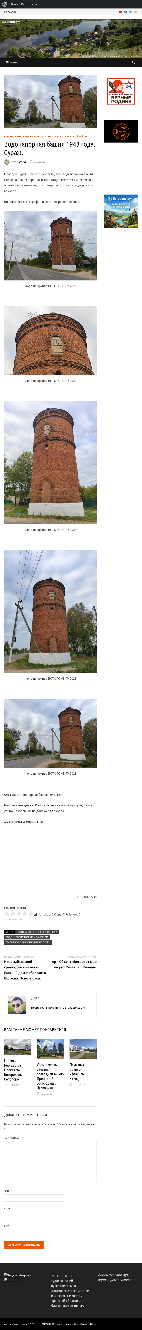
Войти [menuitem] (14, 4)
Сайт (7, 1225)
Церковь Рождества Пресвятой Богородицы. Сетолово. (13, 1070)
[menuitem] (5, 4)
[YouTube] (121, 11)
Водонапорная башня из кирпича (27, 937)
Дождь (23, 161)
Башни (8, 136)
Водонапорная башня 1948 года (37, 932)
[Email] (135, 11)
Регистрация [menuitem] (29, 4)
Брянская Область (27, 136)
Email (8, 1208)
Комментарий (15, 1137)
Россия (46, 136)
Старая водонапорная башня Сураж (28, 942)
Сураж (57, 136)
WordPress (80, 1324)
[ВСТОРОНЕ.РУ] (71, 38)
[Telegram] (130, 11)
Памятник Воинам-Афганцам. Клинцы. (77, 1072)
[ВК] (126, 11)
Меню (14, 62)
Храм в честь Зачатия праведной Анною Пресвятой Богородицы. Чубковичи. (50, 1076)
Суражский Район (75, 136)
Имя (8, 1191)
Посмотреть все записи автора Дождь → (58, 1007)
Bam (93, 1324)
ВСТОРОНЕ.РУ (46, 1324)
